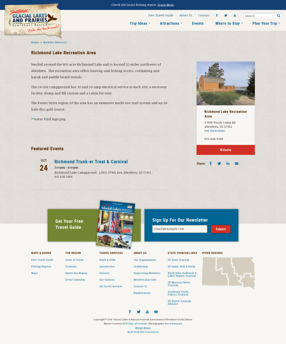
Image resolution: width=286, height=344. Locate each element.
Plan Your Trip (265, 23)
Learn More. (166, 4)
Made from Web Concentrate (143, 332)
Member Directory (55, 42)
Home (35, 42)
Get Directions (214, 130)
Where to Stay (227, 23)
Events (198, 23)
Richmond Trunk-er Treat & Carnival (91, 161)
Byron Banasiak (173, 323)
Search (250, 16)
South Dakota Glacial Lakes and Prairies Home (33, 21)
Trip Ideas (138, 23)
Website (226, 150)
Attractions (169, 23)
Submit (279, 16)
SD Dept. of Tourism (136, 323)
